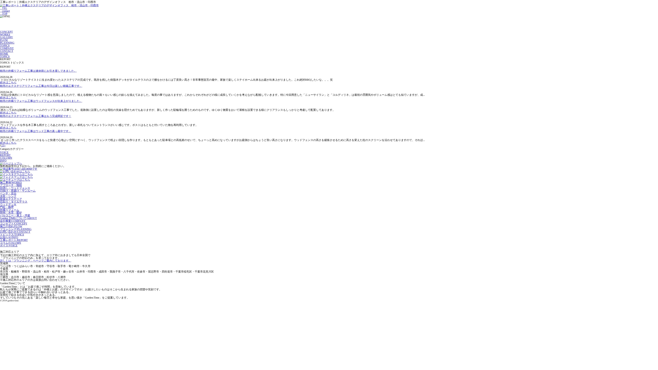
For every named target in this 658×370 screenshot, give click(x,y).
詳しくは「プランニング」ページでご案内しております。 (35, 260)
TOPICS (5, 45)
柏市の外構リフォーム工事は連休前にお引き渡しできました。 (38, 70)
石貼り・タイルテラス (13, 201)
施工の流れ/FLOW (11, 226)
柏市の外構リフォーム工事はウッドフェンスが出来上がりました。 (41, 101)
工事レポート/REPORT (14, 240)
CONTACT (6, 51)
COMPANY (7, 48)
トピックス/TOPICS (12, 234)
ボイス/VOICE (8, 245)
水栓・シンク (8, 196)
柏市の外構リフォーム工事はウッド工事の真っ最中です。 (35, 131)
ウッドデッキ (8, 204)
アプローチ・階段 (11, 185)
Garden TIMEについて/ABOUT (18, 218)
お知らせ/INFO (9, 237)
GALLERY (6, 37)
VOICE (4, 152)
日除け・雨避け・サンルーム (18, 190)
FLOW (4, 40)
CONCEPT (6, 31)
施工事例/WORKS (11, 182)
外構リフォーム (9, 209)
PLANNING (7, 42)
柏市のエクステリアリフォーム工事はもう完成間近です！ (35, 116)
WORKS (5, 34)
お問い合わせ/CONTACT (15, 231)
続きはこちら (8, 82)
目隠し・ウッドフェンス (15, 188)
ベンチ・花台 (8, 193)
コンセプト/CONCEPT (13, 223)
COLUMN (6, 157)
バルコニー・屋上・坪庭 (15, 215)
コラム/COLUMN (10, 242)
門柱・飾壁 (7, 207)
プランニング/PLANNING (16, 229)
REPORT (5, 155)
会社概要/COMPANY (13, 220)
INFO (3, 160)
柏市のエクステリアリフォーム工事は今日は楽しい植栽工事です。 (41, 85)
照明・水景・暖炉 (11, 212)
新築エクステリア (11, 199)
